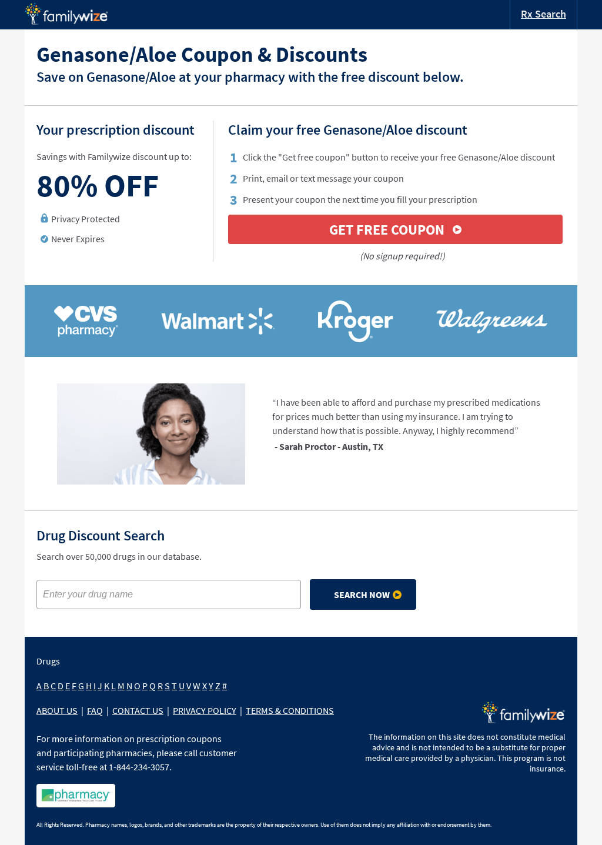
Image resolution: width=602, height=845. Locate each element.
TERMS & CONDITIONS (290, 710)
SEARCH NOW (362, 594)
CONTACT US (137, 710)
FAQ (95, 710)
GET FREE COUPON (386, 230)
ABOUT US (57, 710)
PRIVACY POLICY (204, 710)
